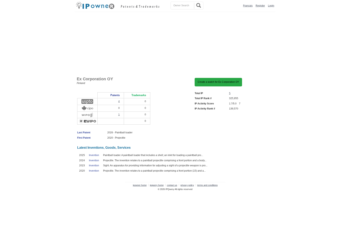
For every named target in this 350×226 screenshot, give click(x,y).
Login (271, 5)
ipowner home (140, 185)
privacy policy (187, 185)
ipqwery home (157, 185)
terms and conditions (207, 185)
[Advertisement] (176, 42)
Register (260, 5)
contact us (172, 185)
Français (248, 5)
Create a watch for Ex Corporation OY (218, 82)
